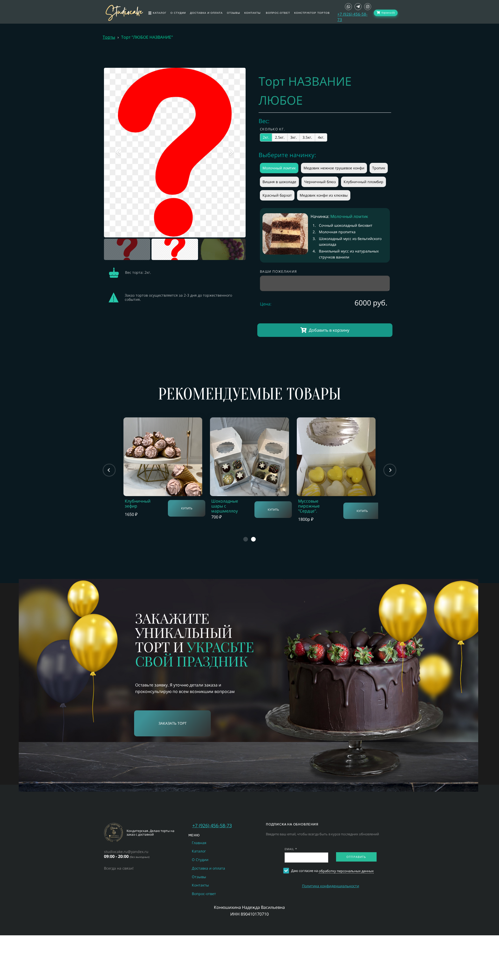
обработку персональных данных (346, 871)
